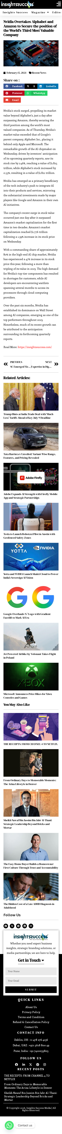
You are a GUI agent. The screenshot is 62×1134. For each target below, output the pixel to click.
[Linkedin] (24, 926)
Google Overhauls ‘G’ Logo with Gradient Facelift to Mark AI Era (27, 615)
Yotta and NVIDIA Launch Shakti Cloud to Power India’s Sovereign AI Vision (30, 575)
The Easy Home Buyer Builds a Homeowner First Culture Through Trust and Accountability (30, 865)
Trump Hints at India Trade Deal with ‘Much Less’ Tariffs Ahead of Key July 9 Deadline (28, 416)
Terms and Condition (31, 1017)
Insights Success (15, 12)
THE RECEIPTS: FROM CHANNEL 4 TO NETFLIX (30, 744)
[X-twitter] (12, 926)
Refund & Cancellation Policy (31, 1022)
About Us (31, 1007)
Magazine (38, 12)
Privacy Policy (31, 1012)
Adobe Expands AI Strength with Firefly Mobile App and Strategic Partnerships (30, 495)
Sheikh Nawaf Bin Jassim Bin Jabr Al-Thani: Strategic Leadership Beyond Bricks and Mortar (27, 823)
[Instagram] (31, 926)
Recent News (39, 72)
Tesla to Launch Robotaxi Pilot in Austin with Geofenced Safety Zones (29, 535)
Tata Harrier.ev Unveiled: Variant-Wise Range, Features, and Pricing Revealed (29, 456)
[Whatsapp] (9, 1125)
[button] (59, 3)
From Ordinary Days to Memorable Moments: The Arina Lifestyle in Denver (29, 782)
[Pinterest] (18, 926)
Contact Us (31, 1027)
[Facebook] (5, 926)
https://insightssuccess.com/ (35, 347)
